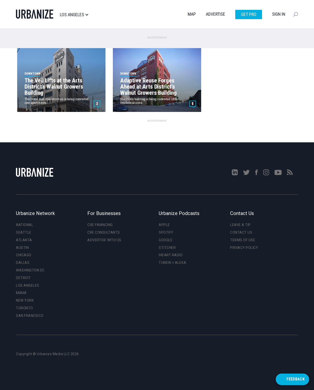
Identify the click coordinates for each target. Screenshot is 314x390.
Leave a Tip (240, 225)
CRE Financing (100, 225)
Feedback (296, 379)
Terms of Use (242, 240)
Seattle (23, 232)
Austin (22, 248)
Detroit (23, 278)
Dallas (22, 263)
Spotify (166, 232)
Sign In (278, 14)
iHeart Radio (171, 255)
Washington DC (30, 270)
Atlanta (24, 240)
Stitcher (167, 248)
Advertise (215, 14)
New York (25, 300)
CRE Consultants (103, 232)
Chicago (23, 255)
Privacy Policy (244, 248)
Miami (21, 293)
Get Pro (248, 14)
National (24, 225)
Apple (164, 225)
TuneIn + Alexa (172, 263)
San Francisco (30, 316)
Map (192, 14)
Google (165, 240)
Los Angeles (72, 15)
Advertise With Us (104, 240)
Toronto (24, 308)
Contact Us (241, 232)
